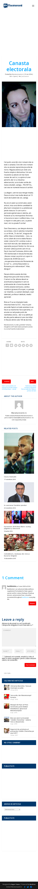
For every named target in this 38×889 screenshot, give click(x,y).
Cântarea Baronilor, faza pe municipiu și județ (20, 687)
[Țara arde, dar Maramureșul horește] (6, 696)
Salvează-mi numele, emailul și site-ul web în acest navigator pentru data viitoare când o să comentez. (19, 658)
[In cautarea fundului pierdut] (19, 492)
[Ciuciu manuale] (19, 453)
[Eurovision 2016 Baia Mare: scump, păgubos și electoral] (19, 517)
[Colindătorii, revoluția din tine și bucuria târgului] (19, 542)
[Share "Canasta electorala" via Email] (11, 345)
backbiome (11, 586)
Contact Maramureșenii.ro (14, 887)
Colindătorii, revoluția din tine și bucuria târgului (17, 555)
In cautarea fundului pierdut (15, 505)
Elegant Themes (15, 884)
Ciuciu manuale (10, 477)
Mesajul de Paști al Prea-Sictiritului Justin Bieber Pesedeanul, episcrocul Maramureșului (19, 707)
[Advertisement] (19, 32)
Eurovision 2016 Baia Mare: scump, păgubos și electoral (17, 527)
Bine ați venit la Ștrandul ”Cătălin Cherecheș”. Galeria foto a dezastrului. (20, 720)
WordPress (33, 884)
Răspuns (32, 603)
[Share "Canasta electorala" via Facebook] (7, 345)
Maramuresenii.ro (17, 74)
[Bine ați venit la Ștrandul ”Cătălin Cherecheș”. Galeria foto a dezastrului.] (6, 719)
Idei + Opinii (13, 76)
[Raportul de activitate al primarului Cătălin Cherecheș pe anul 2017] (6, 730)
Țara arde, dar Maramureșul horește (20, 696)
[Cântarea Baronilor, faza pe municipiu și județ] (6, 687)
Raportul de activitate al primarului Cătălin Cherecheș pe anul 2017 (22, 731)
